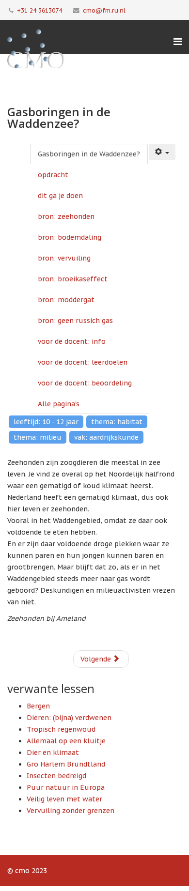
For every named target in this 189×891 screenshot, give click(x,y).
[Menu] (177, 41)
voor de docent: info (72, 341)
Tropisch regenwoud (61, 729)
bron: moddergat (66, 299)
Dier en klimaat (53, 752)
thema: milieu (38, 437)
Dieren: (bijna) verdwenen (69, 717)
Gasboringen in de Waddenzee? (89, 154)
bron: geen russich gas (75, 320)
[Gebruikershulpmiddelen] (162, 152)
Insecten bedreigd (56, 775)
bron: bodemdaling (69, 237)
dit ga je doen (60, 195)
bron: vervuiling (64, 258)
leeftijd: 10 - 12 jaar (46, 421)
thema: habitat (116, 421)
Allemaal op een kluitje (66, 741)
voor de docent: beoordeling (85, 383)
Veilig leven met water (64, 799)
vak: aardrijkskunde (106, 437)
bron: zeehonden (66, 216)
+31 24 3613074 (39, 10)
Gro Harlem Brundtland (66, 764)
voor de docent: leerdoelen (82, 362)
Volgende (96, 659)
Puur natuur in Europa (66, 787)
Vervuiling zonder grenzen (70, 810)
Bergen (38, 706)
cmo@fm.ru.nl (104, 10)
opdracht (53, 174)
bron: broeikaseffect (73, 279)
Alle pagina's (58, 403)
